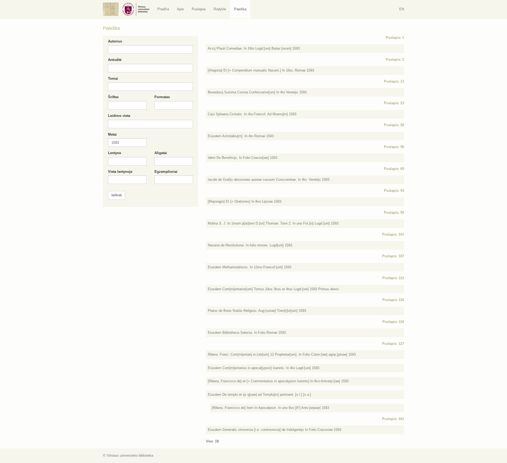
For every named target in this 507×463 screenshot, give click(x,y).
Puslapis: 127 (393, 344)
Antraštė (114, 60)
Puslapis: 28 (394, 125)
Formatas (162, 97)
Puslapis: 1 (395, 38)
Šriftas (113, 97)
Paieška (240, 9)
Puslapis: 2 (395, 59)
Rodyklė (220, 9)
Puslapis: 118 (393, 322)
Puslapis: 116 (393, 300)
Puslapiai (199, 9)
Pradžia (163, 9)
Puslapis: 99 (394, 212)
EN (401, 9)
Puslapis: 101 (393, 234)
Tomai (113, 78)
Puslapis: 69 (394, 169)
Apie (180, 9)
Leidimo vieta (119, 116)
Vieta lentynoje (120, 172)
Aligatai (160, 153)
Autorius (115, 41)
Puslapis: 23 (394, 103)
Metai (112, 134)
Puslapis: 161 (393, 419)
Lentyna (114, 153)
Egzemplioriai (165, 172)
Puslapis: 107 (393, 256)
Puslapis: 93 (394, 191)
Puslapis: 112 (393, 278)
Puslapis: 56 (394, 147)
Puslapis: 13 (394, 81)
